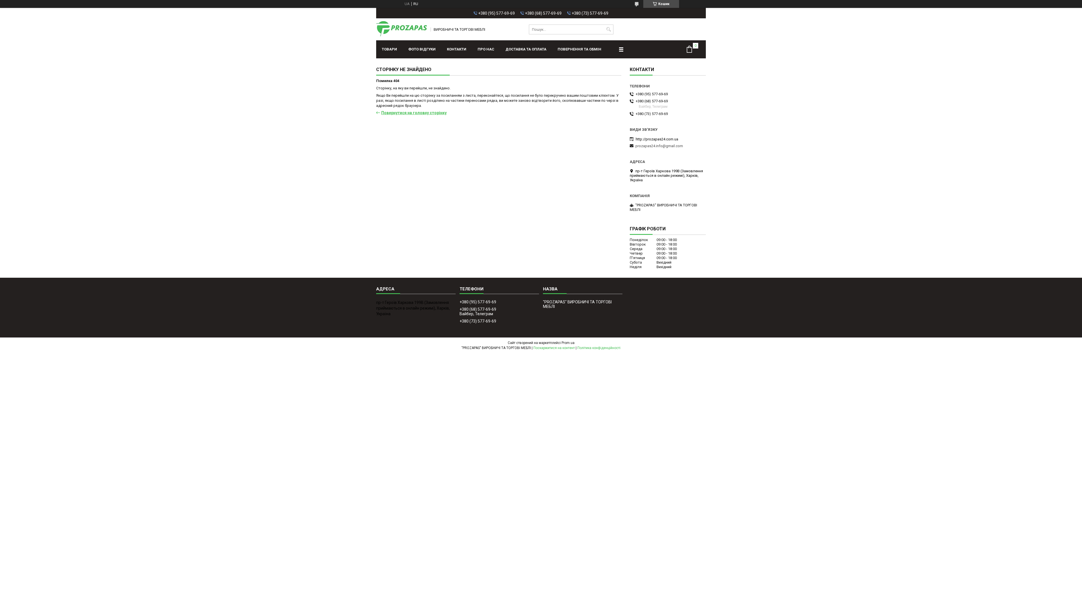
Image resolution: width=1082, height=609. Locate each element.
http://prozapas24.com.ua (657, 139)
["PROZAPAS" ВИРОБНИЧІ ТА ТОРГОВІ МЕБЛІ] (401, 29)
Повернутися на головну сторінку (414, 113)
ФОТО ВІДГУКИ (422, 49)
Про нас (486, 49)
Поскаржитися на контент (554, 348)
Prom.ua (568, 343)
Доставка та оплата (525, 49)
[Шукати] (608, 29)
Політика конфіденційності (598, 348)
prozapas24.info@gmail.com (659, 146)
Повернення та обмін (579, 49)
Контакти (456, 49)
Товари (389, 49)
